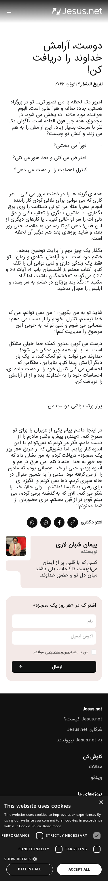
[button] (54, 858)
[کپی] (72, 522)
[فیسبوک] (59, 522)
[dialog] (54, 838)
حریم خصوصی (57, 652)
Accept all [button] (79, 869)
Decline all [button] (29, 869)
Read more (52, 826)
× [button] (101, 802)
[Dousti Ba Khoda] (77, 11)
